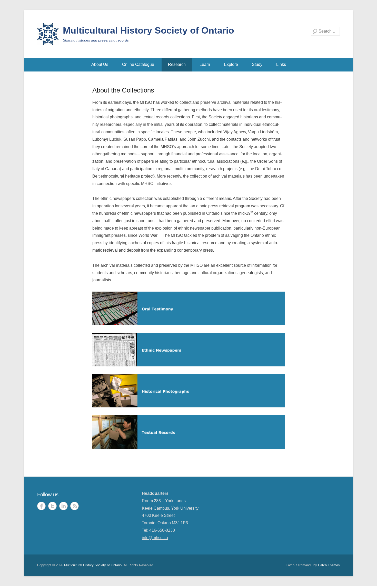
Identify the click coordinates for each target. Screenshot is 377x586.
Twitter (52, 506)
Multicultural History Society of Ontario (148, 30)
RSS (74, 506)
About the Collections (123, 90)
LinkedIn (63, 506)
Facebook (41, 506)
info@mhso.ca (155, 538)
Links (281, 64)
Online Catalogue (138, 64)
